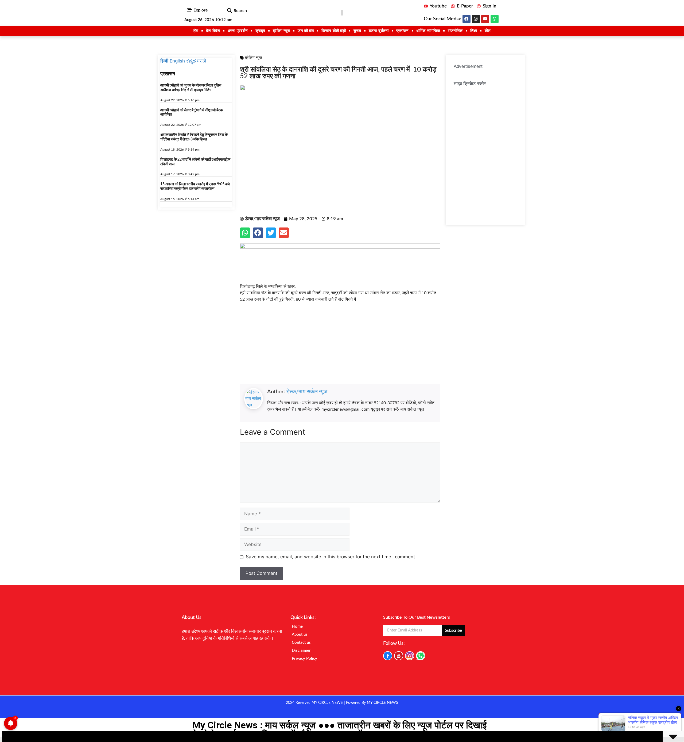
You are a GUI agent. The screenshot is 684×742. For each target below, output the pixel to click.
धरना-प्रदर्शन (238, 31)
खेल (488, 31)
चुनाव (357, 31)
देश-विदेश (213, 31)
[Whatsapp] (495, 19)
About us (300, 635)
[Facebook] (467, 19)
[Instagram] (476, 19)
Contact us (301, 643)
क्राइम (260, 31)
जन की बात (306, 31)
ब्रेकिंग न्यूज (281, 31)
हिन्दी (164, 61)
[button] (229, 10)
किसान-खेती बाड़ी (333, 31)
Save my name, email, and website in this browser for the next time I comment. (331, 556)
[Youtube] (485, 19)
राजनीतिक (455, 31)
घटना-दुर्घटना (378, 31)
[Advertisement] (340, 346)
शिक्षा (473, 31)
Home (297, 627)
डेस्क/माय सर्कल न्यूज (306, 391)
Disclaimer (301, 651)
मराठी (201, 61)
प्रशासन (402, 31)
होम (195, 31)
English (177, 61)
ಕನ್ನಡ (191, 61)
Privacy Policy (304, 659)
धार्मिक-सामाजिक (428, 31)
